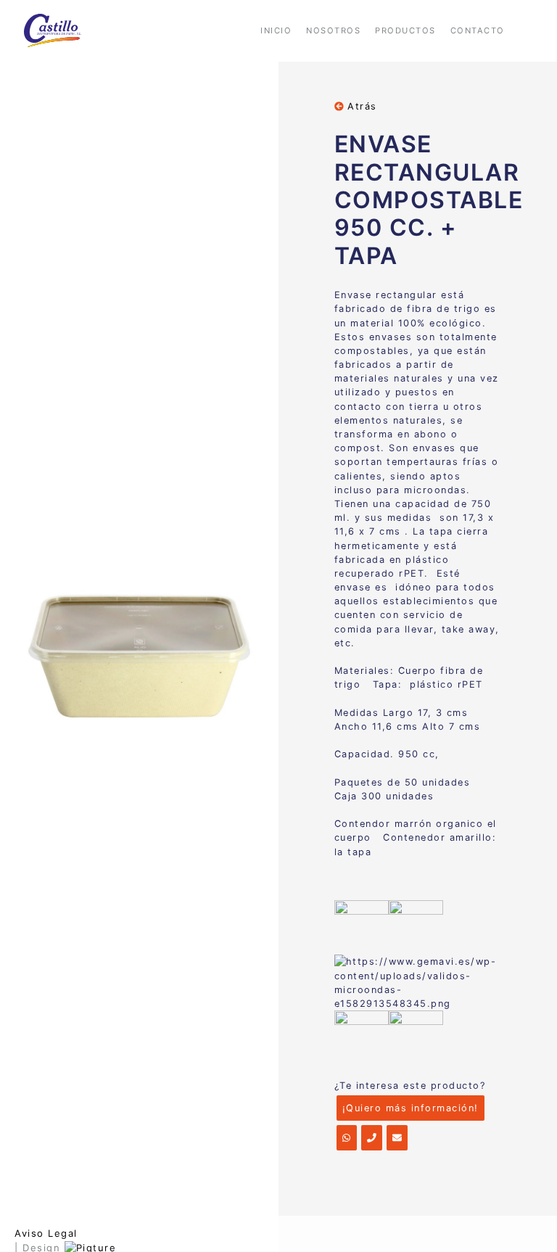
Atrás (360, 106)
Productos (405, 30)
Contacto (477, 30)
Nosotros (333, 30)
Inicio (276, 30)
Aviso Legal (46, 1233)
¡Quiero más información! (410, 1108)
